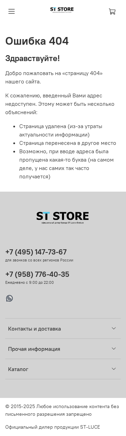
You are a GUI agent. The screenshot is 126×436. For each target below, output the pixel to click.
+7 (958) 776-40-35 (37, 274)
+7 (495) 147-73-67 (35, 252)
